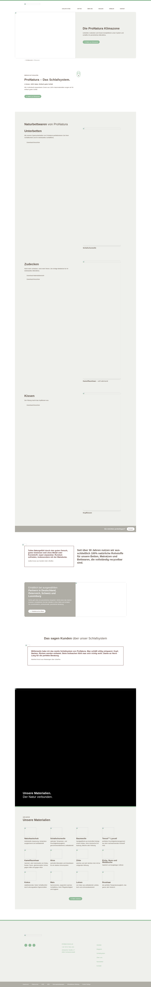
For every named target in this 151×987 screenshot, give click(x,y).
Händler (111, 8)
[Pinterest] (34, 945)
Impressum (26, 984)
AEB (48, 984)
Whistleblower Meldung (73, 984)
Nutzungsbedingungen (58, 984)
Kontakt (122, 8)
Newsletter (100, 961)
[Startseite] (24, 60)
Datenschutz (35, 984)
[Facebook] (29, 945)
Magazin (101, 8)
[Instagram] (25, 945)
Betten (79, 8)
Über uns (90, 8)
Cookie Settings (86, 984)
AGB (43, 984)
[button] (81, 189)
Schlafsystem (66, 8)
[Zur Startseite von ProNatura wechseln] (32, 6)
